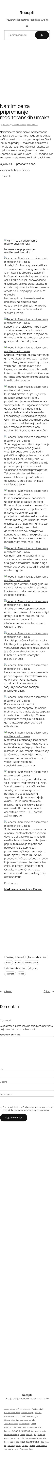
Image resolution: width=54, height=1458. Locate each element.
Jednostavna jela (27, 1420)
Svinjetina (25, 1446)
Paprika (22, 1435)
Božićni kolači (37, 1409)
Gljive (36, 1416)
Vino (5, 1449)
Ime (1, 1069)
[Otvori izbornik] (27, 26)
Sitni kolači (11, 1446)
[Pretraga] (42, 35)
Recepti (27, 12)
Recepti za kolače (11, 1442)
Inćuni (8, 962)
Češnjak (20, 957)
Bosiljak (9, 957)
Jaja (17, 1420)
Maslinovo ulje (31, 962)
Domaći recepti (26, 1416)
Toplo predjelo (41, 1446)
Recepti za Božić (17, 1438)
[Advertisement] (27, 74)
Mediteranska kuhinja (15, 968)
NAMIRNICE (32, 124)
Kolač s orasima (23, 1427)
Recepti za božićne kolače (36, 1438)
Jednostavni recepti (11, 1424)
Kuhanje (16, 1430)
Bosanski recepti (24, 1409)
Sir (5, 1445)
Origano (32, 968)
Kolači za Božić (10, 1427)
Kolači (33, 1423)
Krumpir (7, 1431)
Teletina (32, 1446)
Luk (32, 1431)
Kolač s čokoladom (36, 1427)
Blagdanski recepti (10, 1409)
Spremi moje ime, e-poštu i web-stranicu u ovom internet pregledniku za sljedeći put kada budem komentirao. (28, 1108)
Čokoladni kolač (13, 1449)
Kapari (18, 962)
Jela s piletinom (24, 1424)
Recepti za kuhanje (29, 1441)
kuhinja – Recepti (23, 889)
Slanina (18, 1446)
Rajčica (6, 1438)
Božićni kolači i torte (12, 1412)
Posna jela (41, 1435)
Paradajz (29, 1435)
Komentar (10, 1034)
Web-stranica (6, 1094)
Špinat (47, 991)
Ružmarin (10, 973)
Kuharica (25, 1430)
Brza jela (38, 1412)
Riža (47, 1442)
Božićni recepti (27, 1412)
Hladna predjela (9, 1420)
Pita (35, 1435)
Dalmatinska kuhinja (37, 957)
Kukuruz (8, 991)
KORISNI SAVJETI (19, 124)
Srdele (21, 973)
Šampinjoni (24, 1449)
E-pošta (3, 1081)
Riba (42, 1442)
